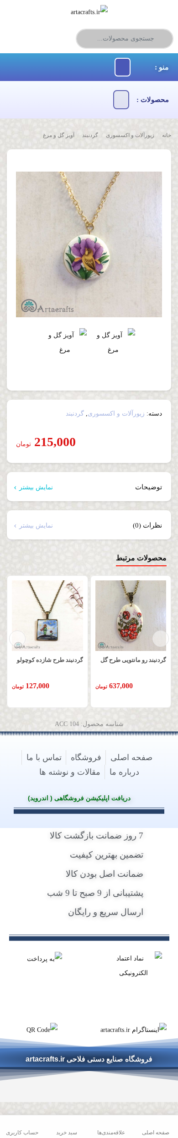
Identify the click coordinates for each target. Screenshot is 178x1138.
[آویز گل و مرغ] (89, 244)
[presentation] (17, 638)
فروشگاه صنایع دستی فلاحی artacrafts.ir (89, 1059)
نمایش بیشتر (36, 487)
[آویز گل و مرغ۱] (65, 350)
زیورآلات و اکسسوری (130, 135)
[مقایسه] (149, 162)
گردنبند (90, 135)
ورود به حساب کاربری (39, 37)
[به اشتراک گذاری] (163, 162)
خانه (166, 135)
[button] (123, 67)
